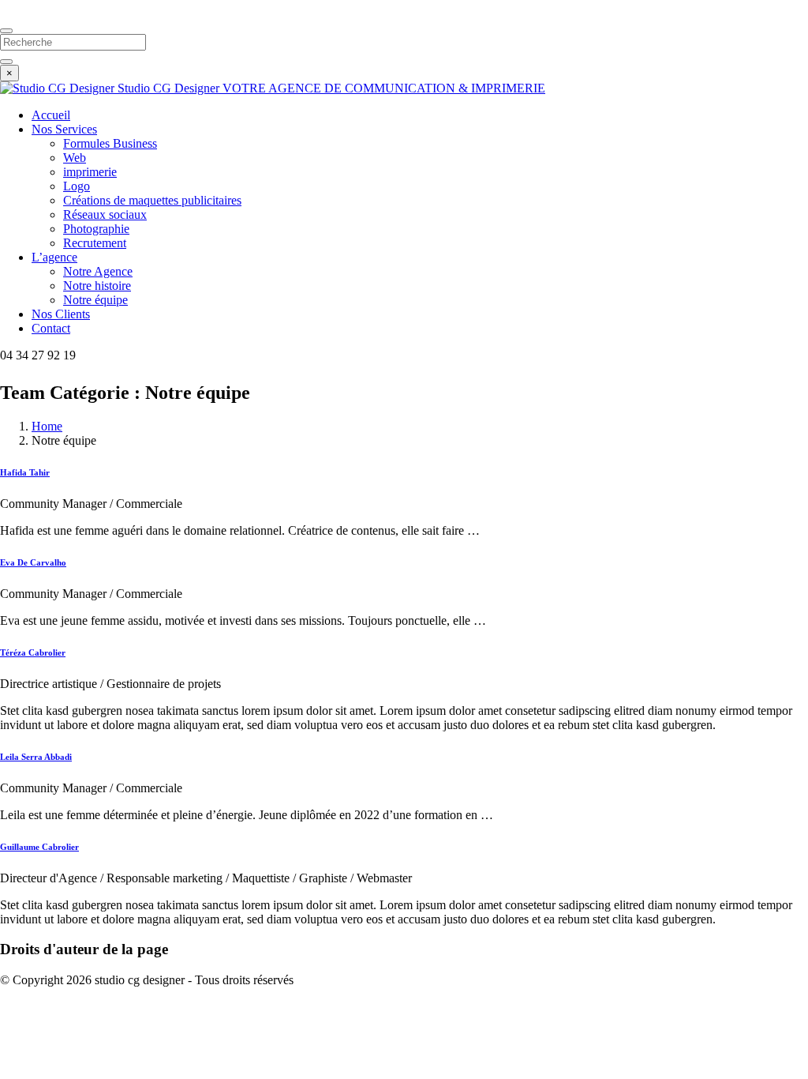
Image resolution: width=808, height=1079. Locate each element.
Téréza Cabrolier (32, 652)
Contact (51, 328)
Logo (76, 186)
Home (47, 426)
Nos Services (64, 129)
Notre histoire (97, 285)
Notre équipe (95, 299)
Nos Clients (61, 314)
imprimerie (90, 172)
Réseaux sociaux (105, 214)
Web (74, 157)
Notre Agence (98, 271)
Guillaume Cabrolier (39, 847)
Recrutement (94, 243)
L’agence (54, 257)
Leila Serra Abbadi (36, 756)
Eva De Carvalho (33, 562)
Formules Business (110, 143)
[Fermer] (6, 30)
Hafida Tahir (25, 472)
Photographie (96, 228)
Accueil (51, 115)
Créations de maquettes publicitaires (152, 200)
